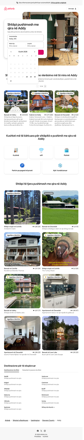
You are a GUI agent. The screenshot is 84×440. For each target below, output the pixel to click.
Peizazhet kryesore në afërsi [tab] (31, 370)
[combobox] (25, 38)
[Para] (45, 86)
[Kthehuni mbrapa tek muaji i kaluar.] (11, 51)
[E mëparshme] (37, 86)
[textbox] (16, 46)
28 (27, 77)
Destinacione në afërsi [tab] (11, 370)
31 (11, 81)
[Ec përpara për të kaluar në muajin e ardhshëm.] (34, 51)
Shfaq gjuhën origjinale (58, 3)
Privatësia (37, 436)
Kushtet (45, 436)
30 (35, 77)
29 (31, 77)
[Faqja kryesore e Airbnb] (9, 8)
